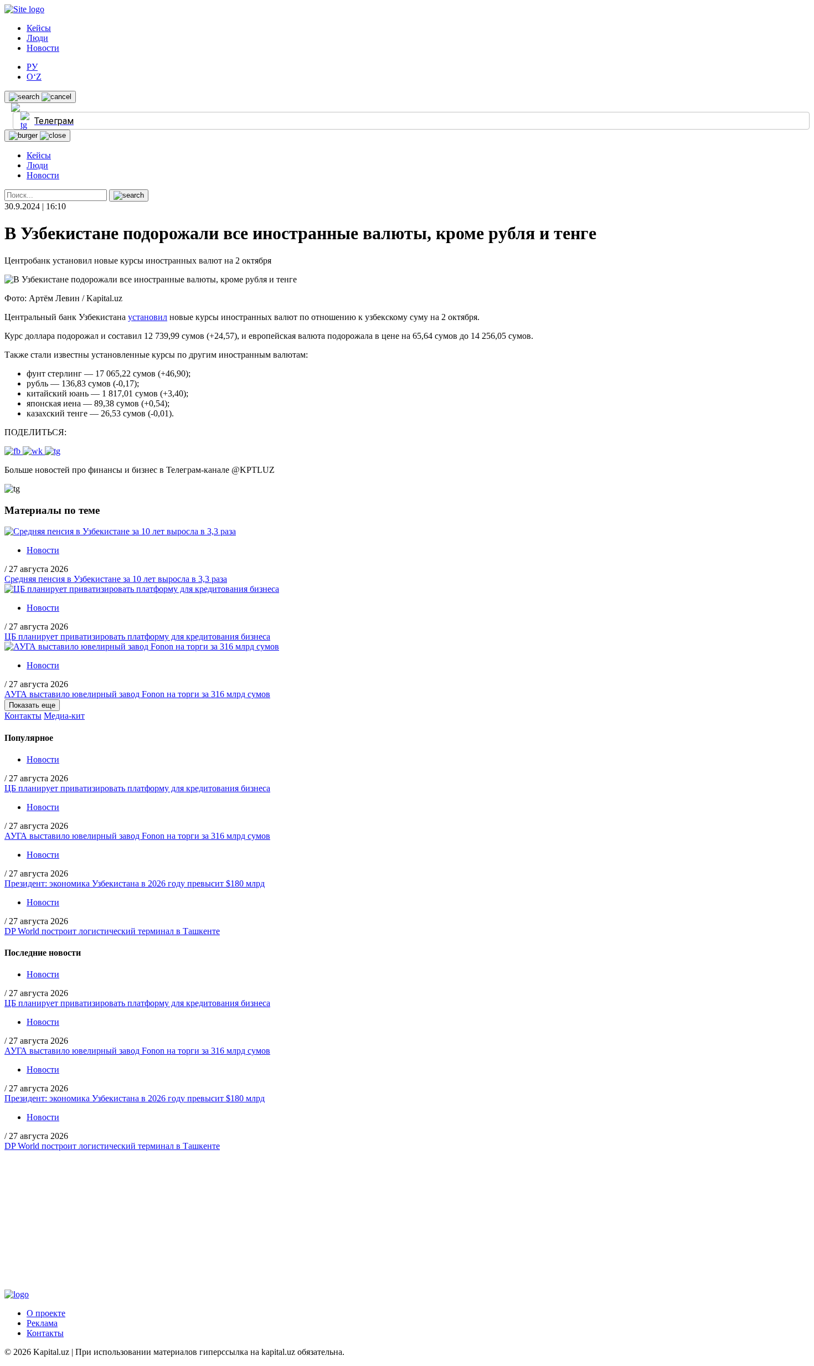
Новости (43, 48)
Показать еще (32, 705)
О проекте (46, 1313)
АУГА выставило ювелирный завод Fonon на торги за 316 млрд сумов (137, 694)
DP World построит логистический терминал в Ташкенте (112, 931)
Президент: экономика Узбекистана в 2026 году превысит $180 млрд (134, 883)
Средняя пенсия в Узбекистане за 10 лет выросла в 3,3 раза (115, 579)
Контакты (23, 715)
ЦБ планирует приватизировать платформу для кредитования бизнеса (137, 636)
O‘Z (34, 76)
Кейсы (39, 28)
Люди (37, 38)
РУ (32, 66)
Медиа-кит (64, 715)
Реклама (42, 1323)
